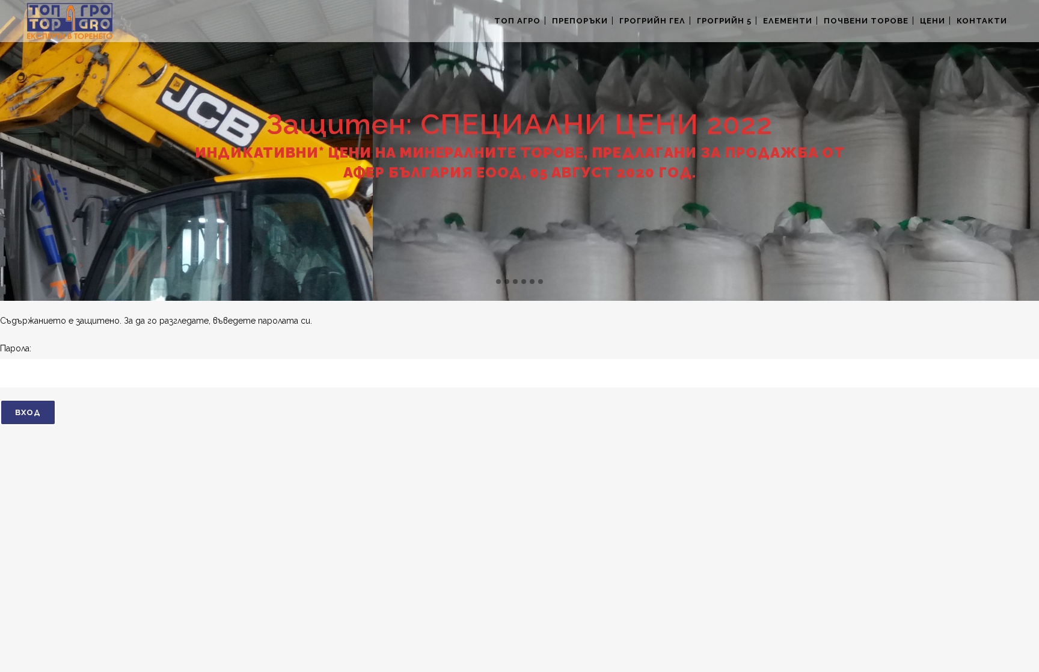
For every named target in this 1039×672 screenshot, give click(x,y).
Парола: (15, 348)
